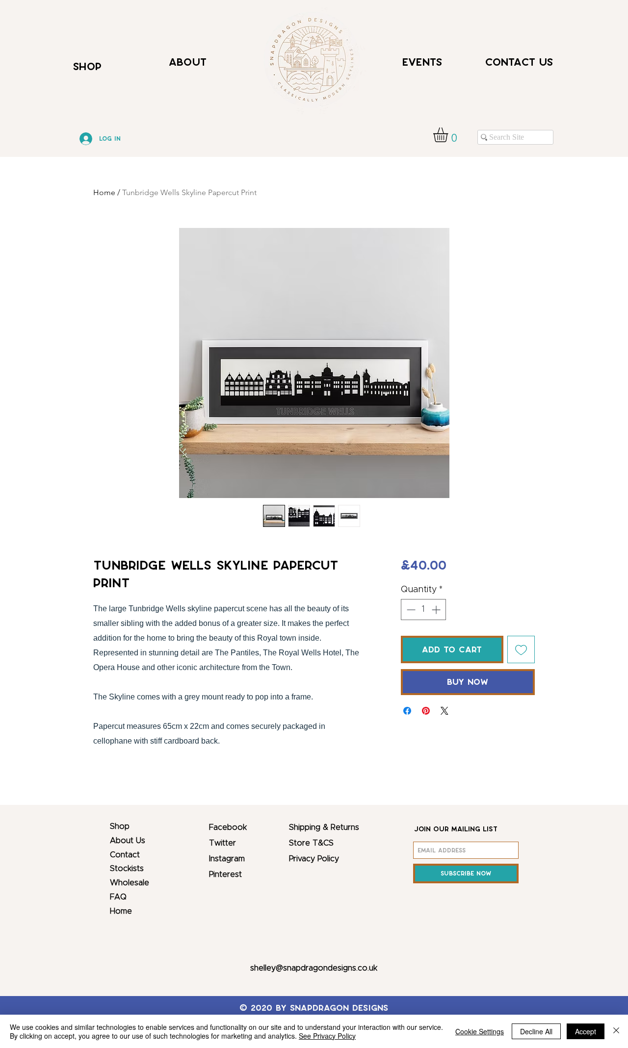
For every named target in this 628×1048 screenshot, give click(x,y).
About (188, 62)
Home (104, 192)
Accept (585, 1031)
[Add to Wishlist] (521, 649)
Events (422, 62)
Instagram (227, 859)
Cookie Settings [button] (479, 1031)
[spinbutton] (423, 609)
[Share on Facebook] (407, 711)
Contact (125, 855)
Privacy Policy (314, 859)
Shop (120, 826)
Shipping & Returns (324, 827)
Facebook (228, 827)
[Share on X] (444, 711)
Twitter (222, 843)
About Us (127, 841)
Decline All (536, 1031)
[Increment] (437, 609)
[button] (449, 134)
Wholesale (129, 883)
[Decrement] (410, 609)
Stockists (127, 869)
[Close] (616, 1031)
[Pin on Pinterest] (426, 711)
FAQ (118, 897)
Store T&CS (311, 843)
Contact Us (519, 62)
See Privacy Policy (327, 1036)
